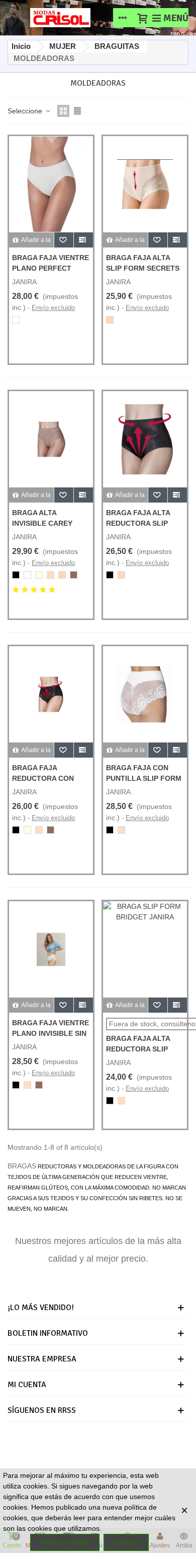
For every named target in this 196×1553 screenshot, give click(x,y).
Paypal (63, 1450)
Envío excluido (53, 308)
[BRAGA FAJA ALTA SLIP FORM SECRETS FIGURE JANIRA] (145, 184)
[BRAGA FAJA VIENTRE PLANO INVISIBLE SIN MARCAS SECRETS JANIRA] (51, 949)
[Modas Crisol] (60, 17)
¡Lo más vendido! (41, 1307)
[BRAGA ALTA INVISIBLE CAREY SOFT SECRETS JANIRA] (51, 439)
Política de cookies (64, 1542)
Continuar (126, 1542)
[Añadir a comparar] (83, 239)
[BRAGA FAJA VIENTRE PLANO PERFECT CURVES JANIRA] (51, 184)
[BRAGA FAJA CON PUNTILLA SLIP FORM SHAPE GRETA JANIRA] (145, 694)
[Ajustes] (122, 17)
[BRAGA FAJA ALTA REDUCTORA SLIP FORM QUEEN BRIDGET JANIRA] (145, 439)
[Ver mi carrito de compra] (141, 17)
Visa (147, 1450)
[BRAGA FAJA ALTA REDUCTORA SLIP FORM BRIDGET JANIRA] (145, 949)
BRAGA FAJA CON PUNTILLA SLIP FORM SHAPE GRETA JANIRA (144, 778)
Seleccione (26, 111)
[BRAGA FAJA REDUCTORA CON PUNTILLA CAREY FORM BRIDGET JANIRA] (51, 694)
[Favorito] (64, 239)
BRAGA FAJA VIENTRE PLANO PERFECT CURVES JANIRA (50, 268)
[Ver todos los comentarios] (51, 591)
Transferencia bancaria (103, 1465)
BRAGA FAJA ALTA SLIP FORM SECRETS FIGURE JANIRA (142, 268)
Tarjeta (107, 1450)
